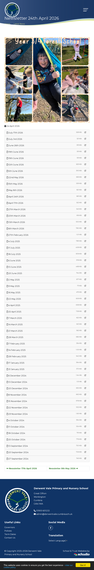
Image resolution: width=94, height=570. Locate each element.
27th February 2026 (18, 235)
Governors (9, 527)
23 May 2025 (14, 299)
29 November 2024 (18, 414)
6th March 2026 (16, 228)
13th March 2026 (16, 222)
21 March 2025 (15, 331)
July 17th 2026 (15, 133)
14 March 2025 (15, 324)
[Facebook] (50, 528)
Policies (8, 531)
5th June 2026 (15, 171)
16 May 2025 (14, 292)
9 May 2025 (14, 286)
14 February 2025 (17, 350)
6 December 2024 (17, 376)
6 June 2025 (14, 260)
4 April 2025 (14, 305)
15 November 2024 (17, 401)
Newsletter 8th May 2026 (62, 468)
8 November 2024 (17, 395)
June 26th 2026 (16, 145)
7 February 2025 (16, 344)
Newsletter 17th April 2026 (22, 468)
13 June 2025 (14, 267)
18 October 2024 (16, 433)
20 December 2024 (18, 388)
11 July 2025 (14, 248)
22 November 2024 (18, 407)
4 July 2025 (14, 241)
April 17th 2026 (15, 203)
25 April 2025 (14, 312)
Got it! (83, 565)
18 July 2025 (14, 254)
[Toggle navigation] (86, 10)
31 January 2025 (16, 369)
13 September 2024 (18, 446)
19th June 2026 (16, 152)
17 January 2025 (16, 363)
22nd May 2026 (16, 177)
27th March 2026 (16, 209)
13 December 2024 (17, 382)
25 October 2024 (16, 439)
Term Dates (10, 534)
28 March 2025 (15, 337)
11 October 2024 (16, 427)
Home (7, 24)
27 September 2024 (18, 459)
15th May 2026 (15, 184)
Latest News (19, 24)
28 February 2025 (17, 356)
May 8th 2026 (15, 190)
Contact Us (9, 538)
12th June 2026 (16, 165)
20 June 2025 (15, 273)
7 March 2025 (15, 318)
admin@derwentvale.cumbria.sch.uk (54, 514)
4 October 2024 (16, 420)
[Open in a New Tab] (85, 132)
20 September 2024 (18, 452)
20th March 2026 (16, 216)
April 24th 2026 (16, 196)
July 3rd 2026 (15, 139)
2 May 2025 (14, 280)
